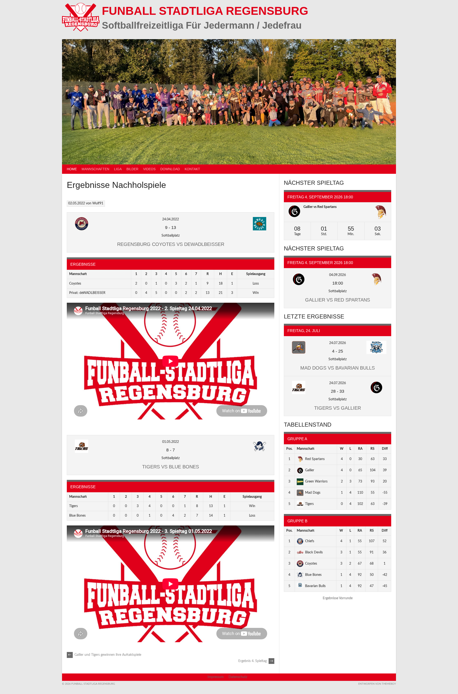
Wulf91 (97, 203)
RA (360, 448)
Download (170, 169)
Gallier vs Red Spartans (320, 207)
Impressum (216, 677)
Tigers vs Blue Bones (170, 466)
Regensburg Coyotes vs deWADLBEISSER (170, 244)
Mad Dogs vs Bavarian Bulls (337, 368)
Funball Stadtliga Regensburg (205, 11)
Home (72, 169)
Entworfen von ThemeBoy (377, 684)
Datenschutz (238, 677)
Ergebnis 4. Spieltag (255, 661)
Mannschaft (305, 448)
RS (372, 448)
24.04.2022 (170, 219)
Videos (149, 169)
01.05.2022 (170, 442)
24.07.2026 (337, 343)
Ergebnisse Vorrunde (338, 598)
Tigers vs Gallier (337, 408)
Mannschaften (95, 169)
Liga (118, 169)
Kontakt (192, 169)
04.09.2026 (337, 275)
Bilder (132, 169)
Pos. (289, 448)
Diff (385, 448)
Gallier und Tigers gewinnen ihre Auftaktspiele (104, 655)
